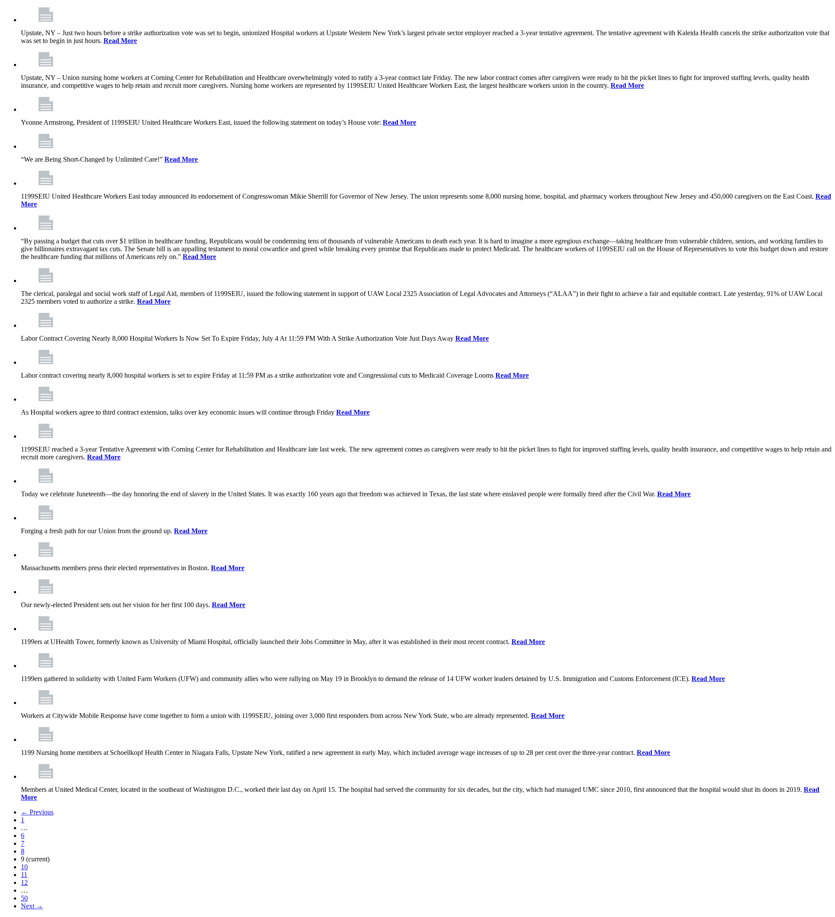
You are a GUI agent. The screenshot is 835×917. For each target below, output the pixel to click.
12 (24, 882)
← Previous (37, 812)
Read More (120, 40)
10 (24, 866)
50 (24, 898)
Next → (32, 906)
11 (24, 874)
